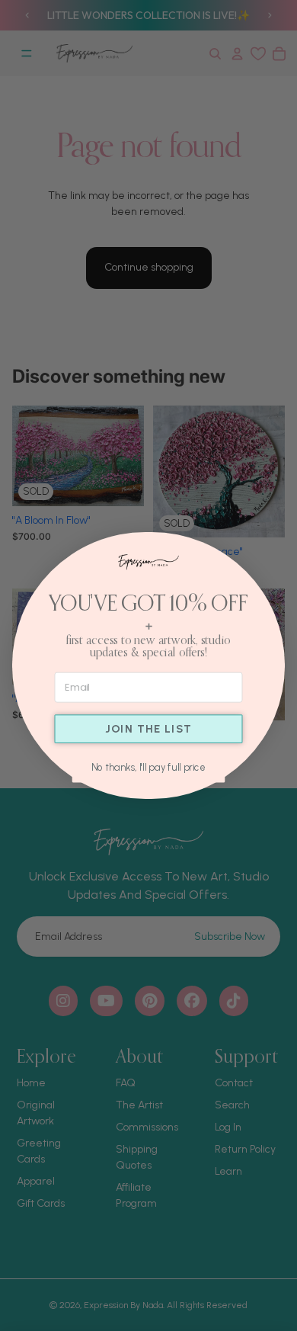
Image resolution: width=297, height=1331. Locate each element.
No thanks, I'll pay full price (148, 766)
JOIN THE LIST (149, 729)
